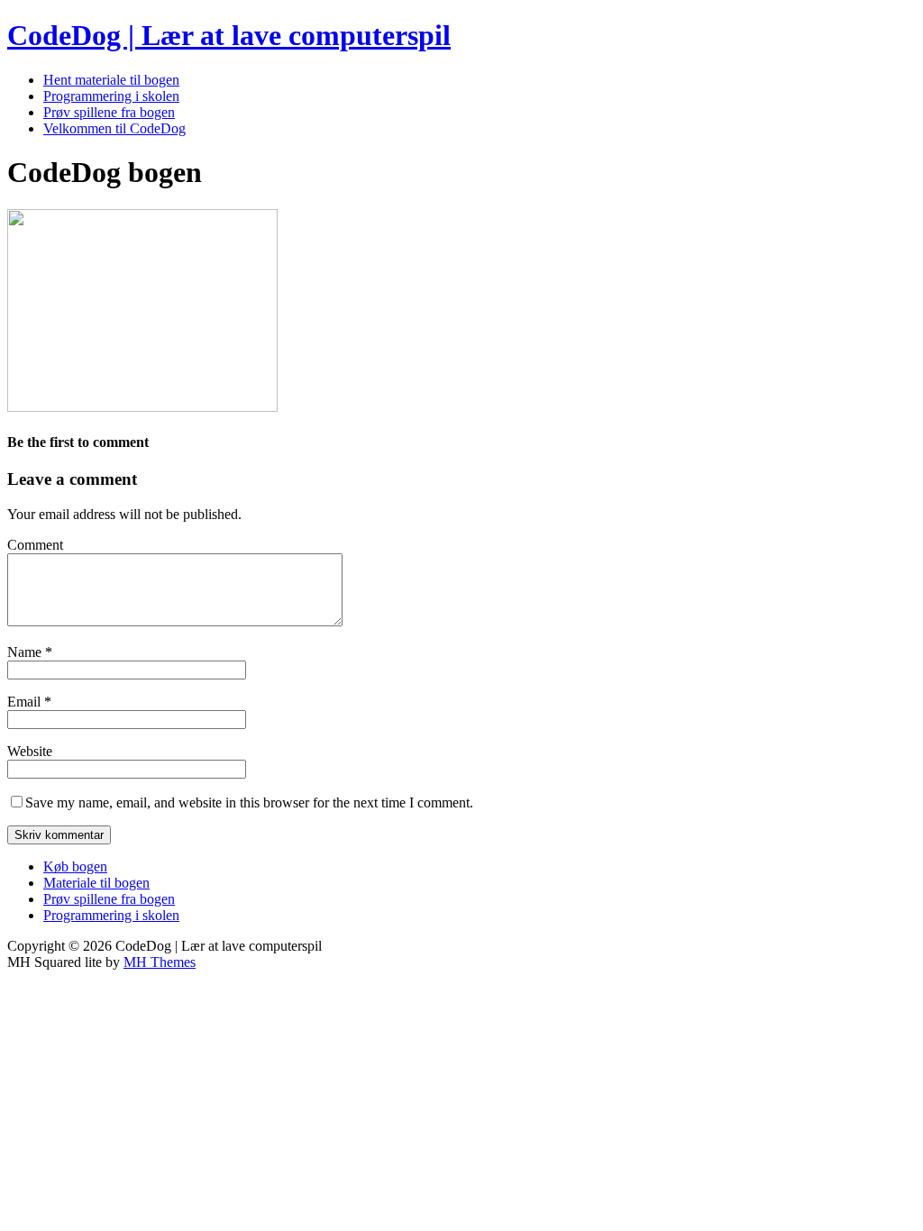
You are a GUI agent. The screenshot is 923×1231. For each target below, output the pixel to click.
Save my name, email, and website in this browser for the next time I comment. (249, 802)
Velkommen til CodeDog (114, 128)
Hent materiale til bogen (111, 79)
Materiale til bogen (96, 882)
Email (25, 701)
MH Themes (159, 962)
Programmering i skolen (111, 96)
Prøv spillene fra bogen (109, 112)
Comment (35, 544)
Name (26, 652)
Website (29, 751)
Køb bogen (75, 866)
